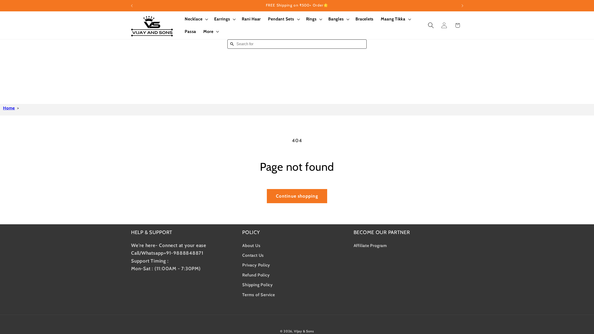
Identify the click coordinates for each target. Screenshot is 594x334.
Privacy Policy (256, 265)
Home (9, 108)
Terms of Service (258, 294)
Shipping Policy (257, 284)
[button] (196, 19)
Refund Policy (256, 275)
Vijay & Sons (304, 331)
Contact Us (253, 255)
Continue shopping (297, 196)
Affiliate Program (370, 245)
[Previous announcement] (132, 5)
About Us (251, 245)
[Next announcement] (462, 5)
